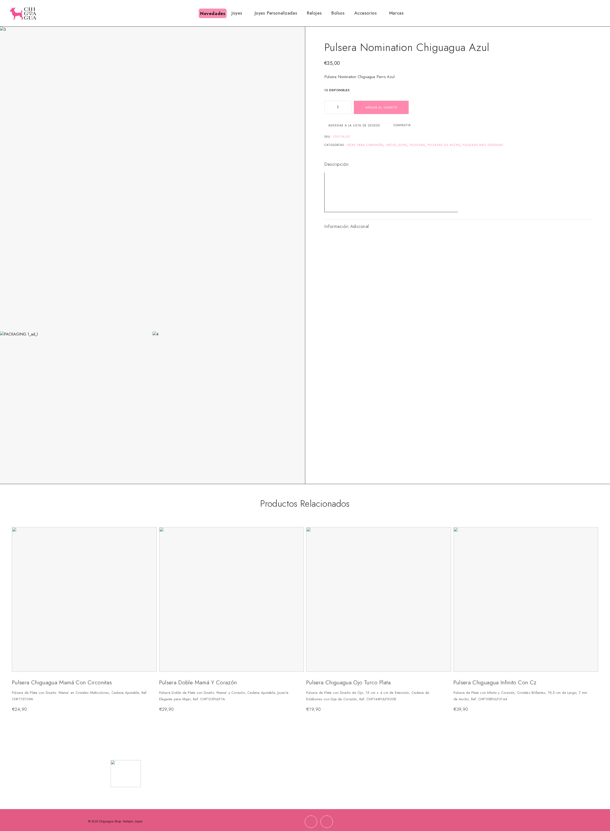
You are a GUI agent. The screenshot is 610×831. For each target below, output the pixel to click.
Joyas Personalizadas (275, 13)
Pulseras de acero (444, 145)
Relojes (314, 13)
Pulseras (417, 145)
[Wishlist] (593, 12)
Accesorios (365, 13)
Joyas (236, 13)
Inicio (391, 145)
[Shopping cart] (601, 12)
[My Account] (586, 13)
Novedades (212, 13)
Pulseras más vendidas (483, 145)
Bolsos (338, 13)
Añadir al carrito (381, 107)
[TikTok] (327, 822)
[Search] (578, 13)
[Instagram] (311, 822)
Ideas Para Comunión (364, 145)
